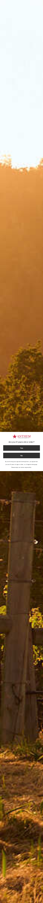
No (21, 455)
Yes (21, 448)
